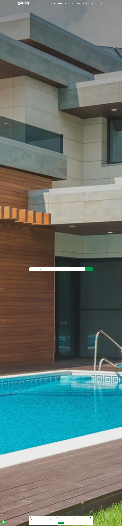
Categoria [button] (40, 269)
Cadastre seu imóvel (97, 3)
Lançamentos (86, 3)
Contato (67, 3)
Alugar (60, 3)
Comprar (53, 3)
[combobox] (72, 269)
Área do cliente (76, 3)
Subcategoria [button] (52, 269)
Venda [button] (32, 269)
